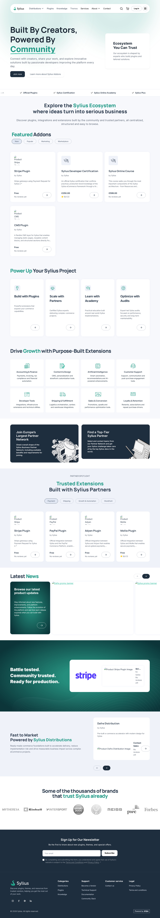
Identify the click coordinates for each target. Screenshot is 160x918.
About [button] (94, 8)
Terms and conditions (137, 890)
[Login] (145, 8)
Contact (107, 8)
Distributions (63, 886)
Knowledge (62, 8)
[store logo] (18, 8)
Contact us (109, 886)
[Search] (121, 8)
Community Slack (89, 899)
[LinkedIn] (30, 900)
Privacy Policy (93, 862)
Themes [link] (74, 8)
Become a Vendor (89, 886)
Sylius (19, 175)
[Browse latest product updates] (41, 625)
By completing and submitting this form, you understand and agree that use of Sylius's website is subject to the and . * (80, 861)
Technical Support (89, 890)
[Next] (146, 576)
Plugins (50, 8)
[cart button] (127, 8)
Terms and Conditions (75, 862)
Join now (17, 74)
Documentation (88, 894)
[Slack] (24, 900)
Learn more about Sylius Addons (45, 74)
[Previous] (137, 576)
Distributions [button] (35, 8)
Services (85, 8)
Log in (136, 8)
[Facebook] (18, 900)
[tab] (17, 141)
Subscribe (109, 853)
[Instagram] (12, 900)
